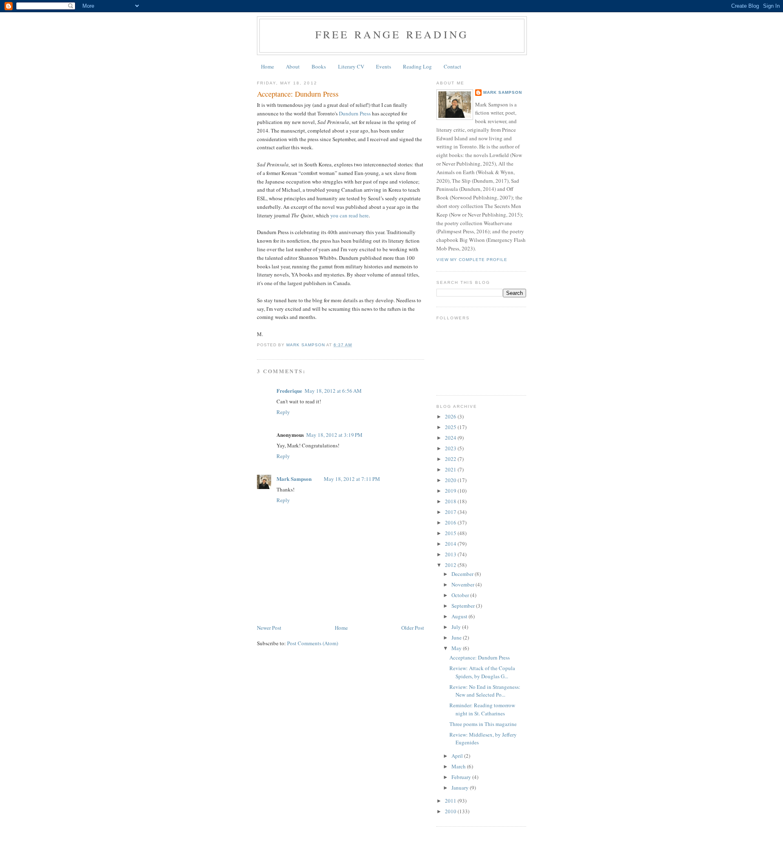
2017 (451, 512)
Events (383, 66)
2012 (451, 565)
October (460, 595)
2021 (451, 469)
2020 (451, 480)
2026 (451, 416)
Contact (452, 66)
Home (267, 66)
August (460, 616)
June (457, 637)
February (461, 777)
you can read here (349, 215)
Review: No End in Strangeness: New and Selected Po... (484, 691)
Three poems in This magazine (483, 724)
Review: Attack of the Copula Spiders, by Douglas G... (482, 672)
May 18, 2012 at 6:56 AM (333, 390)
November (463, 584)
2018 (451, 501)
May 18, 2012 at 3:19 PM (334, 434)
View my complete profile (471, 259)
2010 (451, 811)
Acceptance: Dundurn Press (479, 657)
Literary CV (351, 66)
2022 (451, 459)
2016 (451, 522)
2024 (451, 437)
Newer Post (269, 627)
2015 (451, 533)
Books (319, 66)
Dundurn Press (355, 113)
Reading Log (417, 66)
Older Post (412, 627)
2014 (451, 543)
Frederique (289, 390)
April (457, 755)
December (463, 574)
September (463, 605)
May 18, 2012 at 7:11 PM (352, 478)
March (459, 766)
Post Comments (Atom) (312, 643)
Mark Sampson (294, 478)
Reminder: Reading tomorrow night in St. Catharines (482, 709)
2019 (451, 490)
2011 (451, 800)
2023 (451, 448)
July (456, 627)
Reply (283, 412)
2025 (451, 427)
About (293, 66)
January (460, 787)
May (457, 648)
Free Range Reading (392, 34)
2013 (451, 554)
